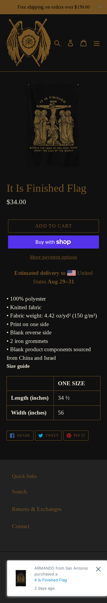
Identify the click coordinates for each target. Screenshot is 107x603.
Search (19, 491)
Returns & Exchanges (37, 509)
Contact (20, 526)
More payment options (53, 257)
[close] (98, 569)
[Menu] (96, 43)
